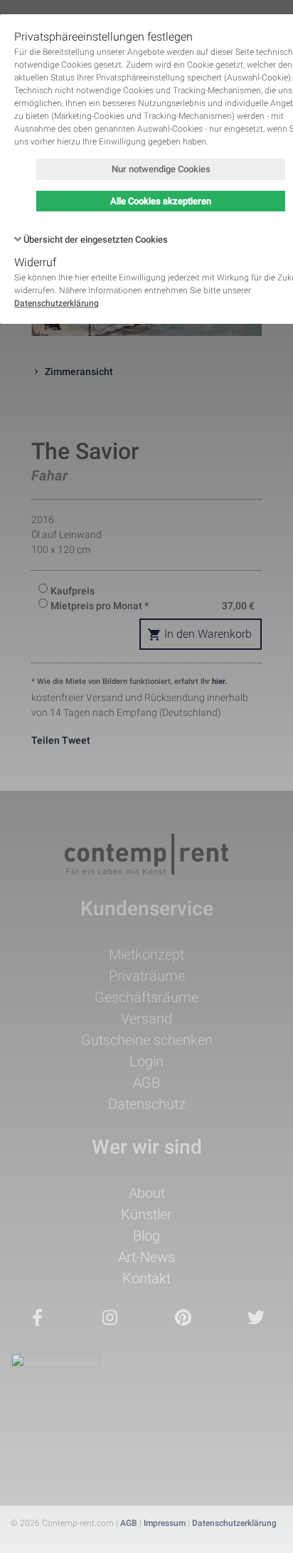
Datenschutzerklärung (56, 303)
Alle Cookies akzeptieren (160, 201)
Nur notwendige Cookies (161, 169)
